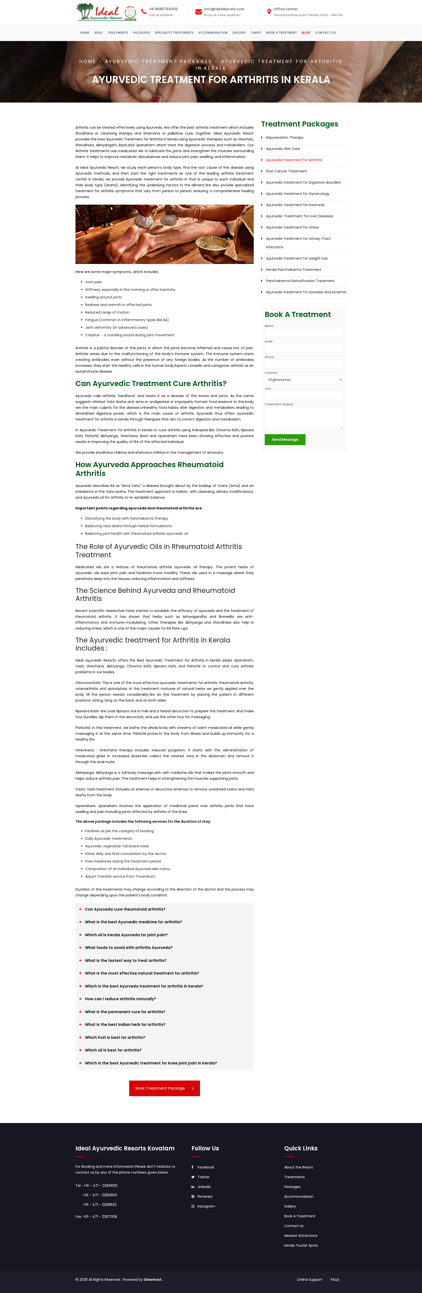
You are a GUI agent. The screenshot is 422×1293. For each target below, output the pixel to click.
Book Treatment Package (160, 1088)
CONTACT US (325, 33)
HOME (85, 32)
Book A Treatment (299, 1216)
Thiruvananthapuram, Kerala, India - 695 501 (308, 15)
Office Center (286, 9)
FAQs (335, 1279)
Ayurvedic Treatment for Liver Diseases (299, 216)
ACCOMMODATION (213, 33)
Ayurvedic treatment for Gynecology (297, 193)
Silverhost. (153, 1279)
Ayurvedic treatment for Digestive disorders (303, 182)
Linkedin (204, 1186)
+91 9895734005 (163, 9)
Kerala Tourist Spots (301, 1245)
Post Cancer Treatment (286, 171)
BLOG (306, 33)
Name (269, 326)
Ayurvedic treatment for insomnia (295, 204)
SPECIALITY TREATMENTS (174, 33)
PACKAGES (141, 33)
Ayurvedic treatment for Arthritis (294, 160)
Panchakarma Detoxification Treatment (300, 280)
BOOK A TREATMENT (281, 33)
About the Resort (298, 1167)
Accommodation (299, 1196)
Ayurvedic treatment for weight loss (297, 258)
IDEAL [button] (98, 33)
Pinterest (205, 1196)
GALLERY (239, 33)
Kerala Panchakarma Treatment (293, 269)
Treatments (294, 1177)
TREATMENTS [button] (118, 33)
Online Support (310, 1279)
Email (269, 341)
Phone (269, 357)
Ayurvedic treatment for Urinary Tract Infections (298, 243)
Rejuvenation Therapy (285, 137)
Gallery (290, 1206)
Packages (292, 1186)
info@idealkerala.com (224, 9)
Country (271, 373)
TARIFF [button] (256, 33)
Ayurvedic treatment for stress (292, 227)
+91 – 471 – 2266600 (100, 1185)
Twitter (204, 1177)
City (268, 388)
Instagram (206, 1206)
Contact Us (294, 1225)
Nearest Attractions (300, 1235)
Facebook (206, 1167)
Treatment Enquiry (279, 404)
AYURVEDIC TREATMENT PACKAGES (158, 61)
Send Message (285, 439)
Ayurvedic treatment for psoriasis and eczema (306, 292)
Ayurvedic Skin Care (283, 148)
